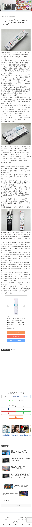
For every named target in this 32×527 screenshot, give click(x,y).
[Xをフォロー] (23, 409)
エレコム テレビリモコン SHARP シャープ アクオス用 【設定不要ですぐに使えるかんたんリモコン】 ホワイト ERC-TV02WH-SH (16, 322)
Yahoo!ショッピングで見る (16, 340)
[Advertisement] (16, 373)
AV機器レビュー (6, 349)
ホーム (8, 517)
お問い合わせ (16, 522)
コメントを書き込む (16, 505)
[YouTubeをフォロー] (8, 413)
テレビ (14, 349)
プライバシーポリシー (23, 519)
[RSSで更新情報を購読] (16, 417)
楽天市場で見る (16, 336)
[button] (21, 400)
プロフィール (8, 519)
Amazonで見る (16, 332)
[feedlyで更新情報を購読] (23, 413)
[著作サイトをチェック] (8, 409)
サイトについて (23, 517)
